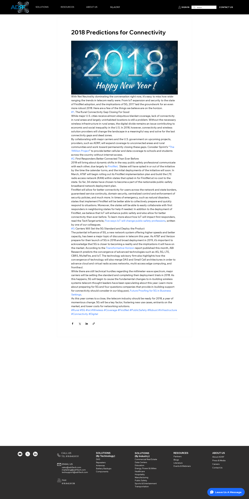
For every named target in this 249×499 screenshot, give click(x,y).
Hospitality (140, 474)
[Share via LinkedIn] (86, 323)
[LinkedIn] (35, 454)
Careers (216, 464)
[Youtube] (20, 454)
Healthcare (140, 471)
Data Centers (141, 462)
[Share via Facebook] (72, 323)
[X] (27, 454)
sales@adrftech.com (71, 467)
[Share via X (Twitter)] (79, 323)
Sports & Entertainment (146, 483)
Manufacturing (141, 477)
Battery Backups (103, 468)
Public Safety (141, 480)
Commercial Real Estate (146, 459)
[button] (48, 7)
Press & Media (219, 460)
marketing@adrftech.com (74, 470)
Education (139, 465)
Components (102, 471)
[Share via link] (93, 323)
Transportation (142, 486)
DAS (98, 459)
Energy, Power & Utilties (145, 468)
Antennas (100, 465)
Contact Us (217, 467)
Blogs (176, 459)
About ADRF (218, 457)
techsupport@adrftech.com (75, 472)
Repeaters (101, 462)
